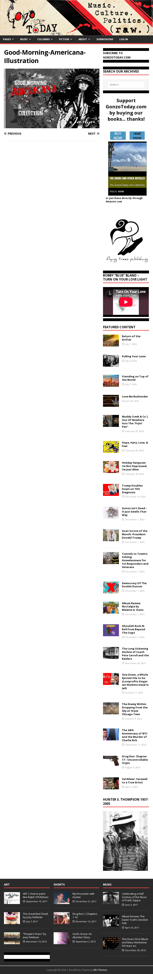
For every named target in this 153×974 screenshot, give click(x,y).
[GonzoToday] (76, 33)
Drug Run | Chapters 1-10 (85, 915)
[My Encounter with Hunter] (62, 902)
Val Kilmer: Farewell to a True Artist (134, 780)
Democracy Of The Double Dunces (134, 584)
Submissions (104, 39)
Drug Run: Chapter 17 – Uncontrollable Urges (135, 760)
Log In (123, 39)
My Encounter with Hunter (84, 895)
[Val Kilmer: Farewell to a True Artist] (111, 787)
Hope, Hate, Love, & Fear (135, 444)
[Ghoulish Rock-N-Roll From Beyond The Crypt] (111, 634)
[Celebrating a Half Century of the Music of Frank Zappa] (111, 902)
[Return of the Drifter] (111, 344)
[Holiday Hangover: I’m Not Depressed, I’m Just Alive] (111, 471)
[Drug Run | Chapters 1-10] (62, 922)
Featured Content (119, 327)
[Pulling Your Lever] (111, 364)
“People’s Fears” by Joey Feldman (34, 935)
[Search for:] (126, 84)
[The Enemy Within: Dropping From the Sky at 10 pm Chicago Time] (111, 712)
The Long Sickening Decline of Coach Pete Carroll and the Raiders (135, 653)
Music (24, 39)
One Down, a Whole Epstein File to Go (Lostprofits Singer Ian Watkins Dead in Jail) (135, 681)
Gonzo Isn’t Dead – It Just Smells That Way (134, 511)
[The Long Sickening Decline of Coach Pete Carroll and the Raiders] (111, 656)
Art (7, 884)
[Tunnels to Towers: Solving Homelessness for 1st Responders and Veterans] (111, 561)
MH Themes (100, 970)
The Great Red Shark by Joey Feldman (35, 915)
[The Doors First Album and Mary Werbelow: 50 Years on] (111, 947)
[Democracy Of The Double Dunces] (111, 591)
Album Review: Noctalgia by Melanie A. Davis (132, 606)
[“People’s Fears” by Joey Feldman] (12, 942)
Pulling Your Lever (134, 356)
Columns (43, 39)
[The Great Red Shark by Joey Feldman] (12, 922)
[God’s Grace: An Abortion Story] (62, 942)
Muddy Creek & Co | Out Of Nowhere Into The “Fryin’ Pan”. (135, 421)
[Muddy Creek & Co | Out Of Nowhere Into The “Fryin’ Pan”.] (111, 424)
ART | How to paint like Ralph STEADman (35, 895)
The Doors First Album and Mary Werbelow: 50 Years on (135, 942)
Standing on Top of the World (135, 378)
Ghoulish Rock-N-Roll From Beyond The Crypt (133, 629)
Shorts (59, 884)
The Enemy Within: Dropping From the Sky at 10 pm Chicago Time (135, 709)
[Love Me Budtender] (111, 404)
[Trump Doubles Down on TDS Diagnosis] (111, 493)
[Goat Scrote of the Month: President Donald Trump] (111, 539)
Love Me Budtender (135, 396)
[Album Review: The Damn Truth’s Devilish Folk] (111, 924)
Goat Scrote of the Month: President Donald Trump (134, 534)
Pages (7, 39)
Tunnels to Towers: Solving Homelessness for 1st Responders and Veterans (135, 560)
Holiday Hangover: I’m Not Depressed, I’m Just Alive (134, 466)
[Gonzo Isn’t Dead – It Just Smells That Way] (111, 516)
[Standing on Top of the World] (111, 384)
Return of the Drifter (131, 337)
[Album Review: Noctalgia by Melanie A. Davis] (111, 611)
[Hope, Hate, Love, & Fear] (111, 451)
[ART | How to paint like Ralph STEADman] (12, 902)
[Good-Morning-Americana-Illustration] (51, 126)
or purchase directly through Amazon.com (124, 199)
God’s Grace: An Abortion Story (82, 935)
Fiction (64, 39)
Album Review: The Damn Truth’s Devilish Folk (135, 920)
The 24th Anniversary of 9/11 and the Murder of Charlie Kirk (134, 735)
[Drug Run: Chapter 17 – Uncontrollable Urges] (111, 764)
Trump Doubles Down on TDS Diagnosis (132, 489)
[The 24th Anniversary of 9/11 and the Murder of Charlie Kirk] (111, 738)
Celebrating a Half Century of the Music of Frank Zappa (134, 897)
